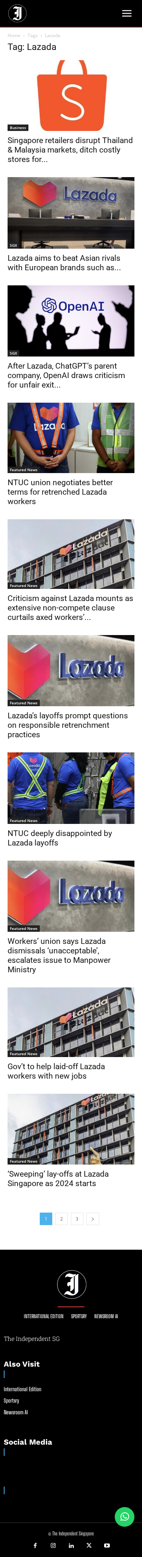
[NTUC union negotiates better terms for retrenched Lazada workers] (71, 438)
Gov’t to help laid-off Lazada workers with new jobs (56, 1071)
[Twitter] (89, 1546)
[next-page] (92, 1219)
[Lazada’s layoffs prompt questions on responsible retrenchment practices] (71, 671)
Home (14, 35)
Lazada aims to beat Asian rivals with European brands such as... (64, 263)
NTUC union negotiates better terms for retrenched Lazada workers (60, 492)
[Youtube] (107, 1546)
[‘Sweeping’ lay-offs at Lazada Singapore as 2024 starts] (71, 1129)
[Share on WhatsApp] (124, 1517)
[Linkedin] (71, 1546)
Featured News (23, 469)
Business (18, 127)
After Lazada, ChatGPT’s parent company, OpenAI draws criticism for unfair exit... (66, 375)
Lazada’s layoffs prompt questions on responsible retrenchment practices (68, 725)
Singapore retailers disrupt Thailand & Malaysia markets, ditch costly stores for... (70, 150)
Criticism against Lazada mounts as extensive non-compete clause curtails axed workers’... (70, 608)
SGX (13, 245)
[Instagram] (53, 1546)
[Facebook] (35, 1546)
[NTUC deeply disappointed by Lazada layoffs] (71, 788)
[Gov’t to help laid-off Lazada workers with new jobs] (71, 1022)
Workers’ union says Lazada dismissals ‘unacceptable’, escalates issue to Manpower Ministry (59, 955)
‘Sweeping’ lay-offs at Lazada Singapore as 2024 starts (58, 1178)
